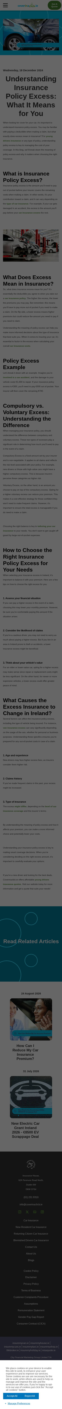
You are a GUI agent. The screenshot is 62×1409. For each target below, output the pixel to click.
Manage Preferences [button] (19, 1403)
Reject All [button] (30, 1396)
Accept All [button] (12, 1396)
